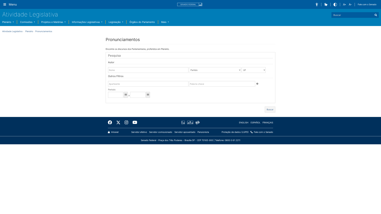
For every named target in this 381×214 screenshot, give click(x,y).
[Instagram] (126, 122)
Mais (164, 22)
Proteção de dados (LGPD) (235, 132)
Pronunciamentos (43, 31)
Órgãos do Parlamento (142, 22)
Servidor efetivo (139, 132)
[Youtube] (133, 122)
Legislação (115, 22)
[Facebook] (111, 122)
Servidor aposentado (184, 132)
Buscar (270, 109)
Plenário (7, 22)
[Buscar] (376, 15)
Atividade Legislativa (30, 14)
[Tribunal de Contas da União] (197, 122)
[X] (118, 122)
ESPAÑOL (255, 122)
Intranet (114, 132)
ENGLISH (243, 122)
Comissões (26, 22)
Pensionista (203, 132)
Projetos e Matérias (52, 22)
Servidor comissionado (160, 132)
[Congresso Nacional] (190, 122)
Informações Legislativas (86, 22)
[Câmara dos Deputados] (183, 122)
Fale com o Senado (367, 4)
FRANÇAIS (268, 122)
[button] (316, 4)
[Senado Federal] (189, 4)
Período (111, 89)
